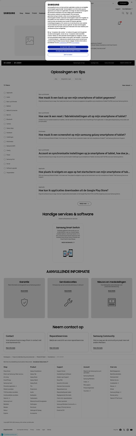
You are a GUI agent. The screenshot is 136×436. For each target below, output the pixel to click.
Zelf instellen (68, 54)
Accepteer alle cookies (68, 47)
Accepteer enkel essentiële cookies (68, 51)
